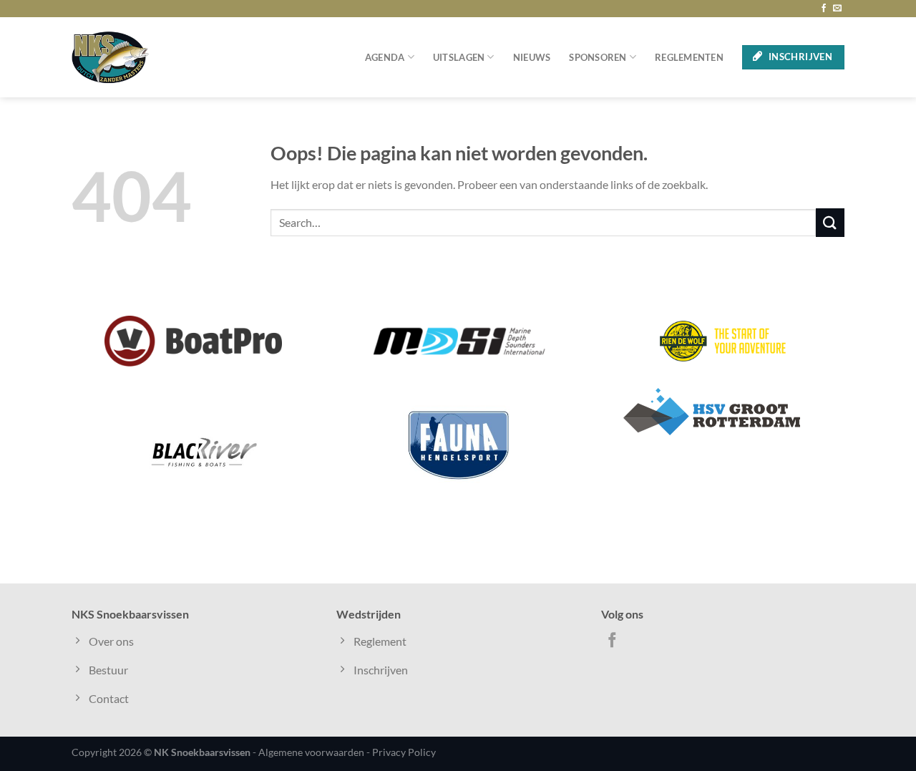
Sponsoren (597, 57)
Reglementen (689, 57)
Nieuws (532, 57)
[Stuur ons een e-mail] (837, 9)
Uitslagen (458, 57)
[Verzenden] (830, 222)
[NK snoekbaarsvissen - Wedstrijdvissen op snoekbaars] (110, 57)
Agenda (385, 57)
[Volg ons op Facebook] (823, 9)
